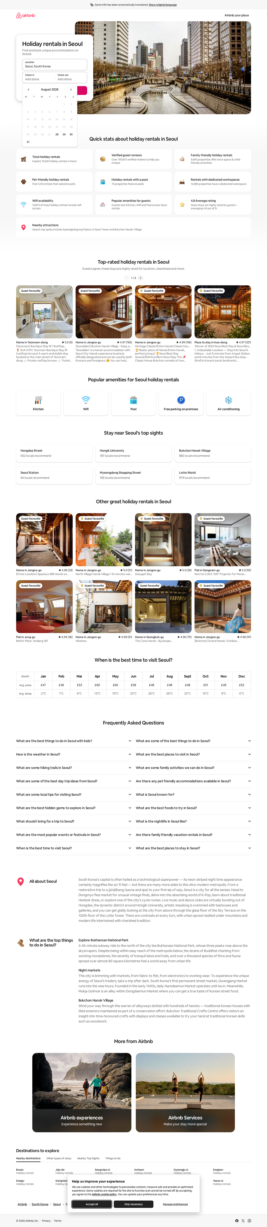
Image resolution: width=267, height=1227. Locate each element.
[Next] (140, 278)
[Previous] (127, 278)
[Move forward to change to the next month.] (71, 89)
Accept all (92, 1204)
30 (71, 134)
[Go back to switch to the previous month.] (29, 89)
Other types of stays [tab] (58, 1158)
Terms (57, 1220)
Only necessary (133, 1204)
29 (64, 134)
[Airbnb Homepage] (25, 15)
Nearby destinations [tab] (28, 1158)
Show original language (163, 4)
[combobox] (54, 66)
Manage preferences (175, 1204)
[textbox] (38, 79)
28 (56, 134)
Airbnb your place (237, 15)
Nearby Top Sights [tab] (88, 1158)
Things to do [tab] (113, 1158)
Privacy (46, 1220)
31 (28, 142)
